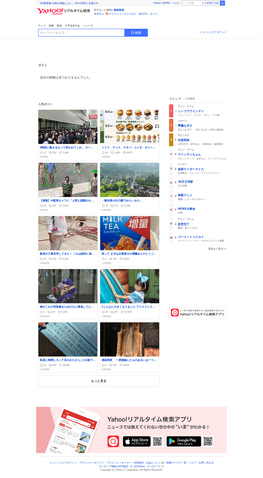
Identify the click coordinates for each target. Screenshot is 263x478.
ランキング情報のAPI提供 (113, 466)
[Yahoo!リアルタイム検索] (64, 9)
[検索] (222, 3)
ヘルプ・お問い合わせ (201, 462)
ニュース (88, 25)
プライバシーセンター (119, 462)
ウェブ (42, 25)
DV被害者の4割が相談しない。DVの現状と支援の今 (69, 3)
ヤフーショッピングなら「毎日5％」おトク (133, 13)
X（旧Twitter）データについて (147, 466)
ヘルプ (176, 3)
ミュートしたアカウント (213, 32)
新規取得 (119, 9)
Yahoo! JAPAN (161, 3)
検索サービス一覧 (176, 462)
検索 (138, 32)
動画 (59, 25)
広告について (153, 462)
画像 (51, 25)
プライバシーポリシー (91, 462)
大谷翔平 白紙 (211, 3)
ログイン (99, 13)
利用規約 (139, 462)
